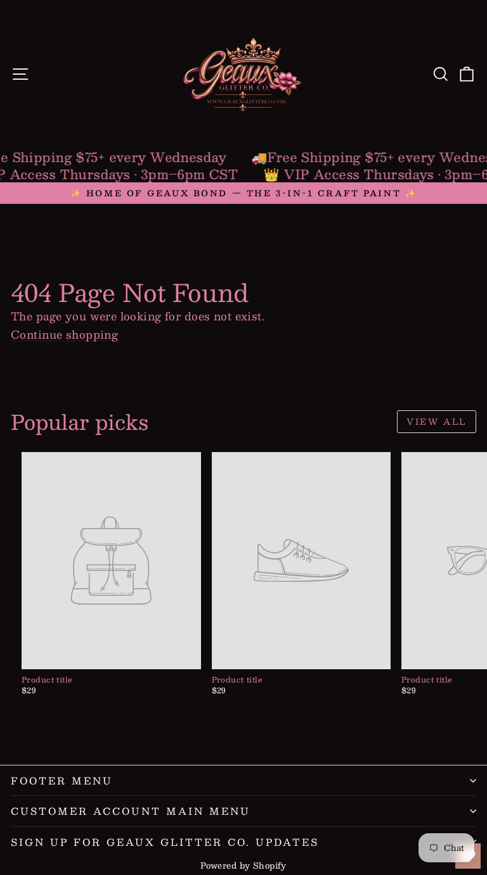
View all (436, 422)
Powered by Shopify (243, 865)
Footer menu (62, 780)
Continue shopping (64, 334)
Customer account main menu (130, 811)
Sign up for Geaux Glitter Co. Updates (165, 842)
